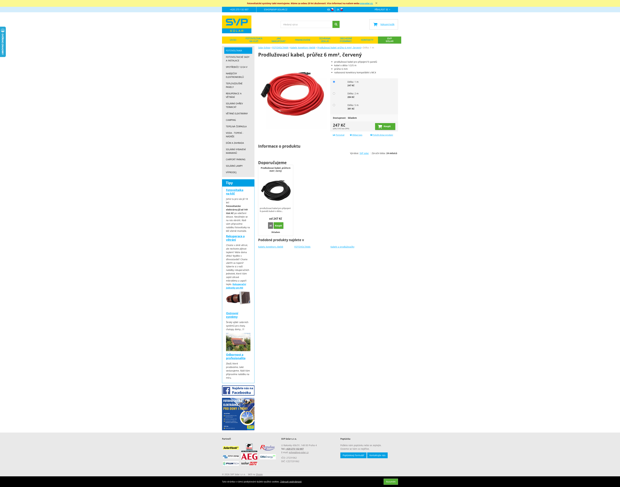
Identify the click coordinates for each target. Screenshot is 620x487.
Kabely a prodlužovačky (342, 246)
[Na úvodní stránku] (238, 24)
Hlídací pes (357, 135)
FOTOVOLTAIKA (302, 246)
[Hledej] (336, 24)
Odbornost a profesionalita (235, 356)
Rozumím (391, 481)
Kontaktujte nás (377, 455)
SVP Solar (389, 39)
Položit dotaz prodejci (382, 135)
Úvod (233, 40)
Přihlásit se (381, 9)
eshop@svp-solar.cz (275, 9)
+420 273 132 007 (239, 9)
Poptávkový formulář (353, 455)
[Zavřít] (376, 3)
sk (338, 9)
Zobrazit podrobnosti (291, 481)
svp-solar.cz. (366, 3)
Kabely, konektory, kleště (270, 246)
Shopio (259, 474)
